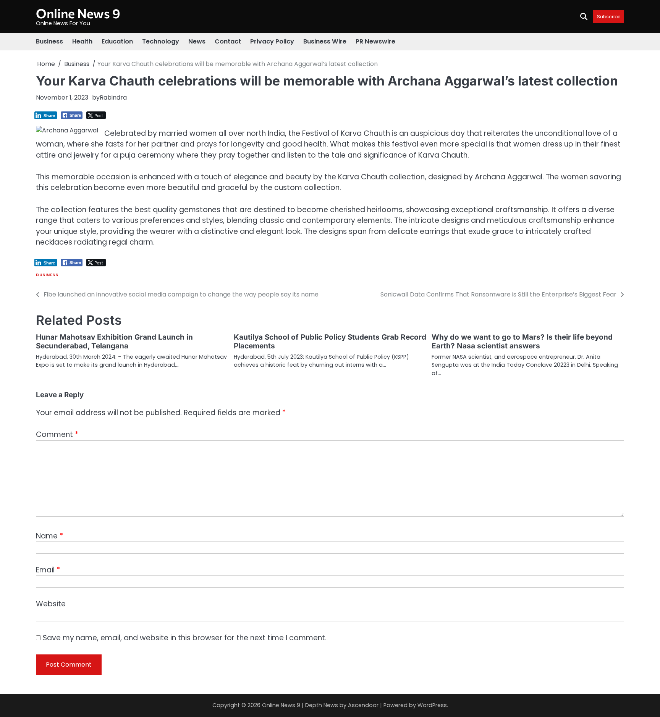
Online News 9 (78, 13)
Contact (228, 41)
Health (82, 41)
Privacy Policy (272, 41)
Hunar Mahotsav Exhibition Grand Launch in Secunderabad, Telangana (114, 341)
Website (51, 604)
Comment (57, 434)
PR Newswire (375, 41)
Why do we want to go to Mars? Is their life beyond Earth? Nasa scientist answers (522, 341)
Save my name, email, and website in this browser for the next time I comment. (185, 638)
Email (48, 570)
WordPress (432, 705)
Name (49, 536)
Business (49, 41)
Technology (160, 41)
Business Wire (324, 41)
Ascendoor (363, 705)
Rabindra (113, 97)
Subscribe (608, 16)
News (196, 41)
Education (117, 41)
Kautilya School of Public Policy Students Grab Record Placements (330, 341)
